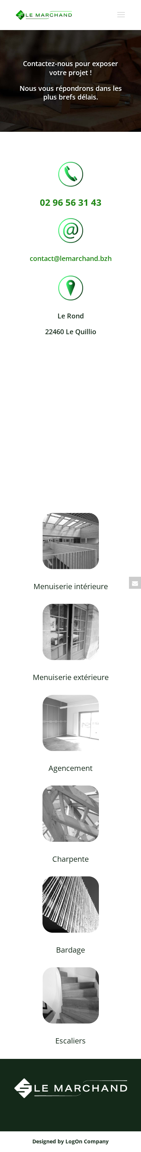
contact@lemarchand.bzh (71, 258)
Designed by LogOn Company (70, 1141)
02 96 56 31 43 (71, 202)
